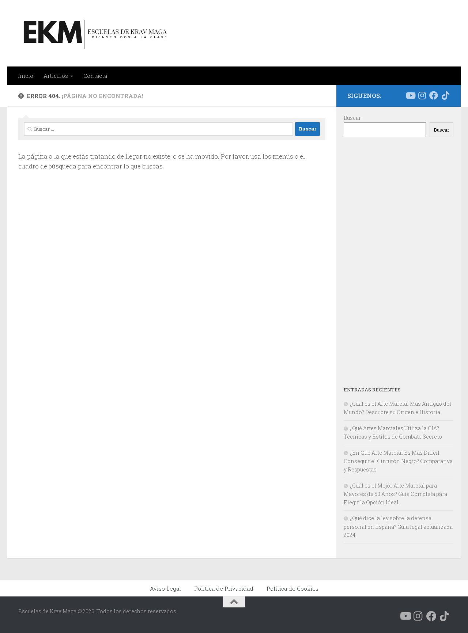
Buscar (352, 117)
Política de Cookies (292, 588)
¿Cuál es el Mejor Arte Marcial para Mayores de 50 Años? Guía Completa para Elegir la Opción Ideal (395, 494)
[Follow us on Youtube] (410, 95)
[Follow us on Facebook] (433, 95)
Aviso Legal (165, 588)
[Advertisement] (398, 261)
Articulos (56, 75)
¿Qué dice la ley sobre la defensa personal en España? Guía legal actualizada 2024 (398, 526)
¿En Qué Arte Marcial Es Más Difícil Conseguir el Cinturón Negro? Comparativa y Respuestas (398, 461)
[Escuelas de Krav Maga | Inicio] (93, 33)
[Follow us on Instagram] (422, 95)
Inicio (25, 75)
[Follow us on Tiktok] (445, 95)
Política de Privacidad (223, 588)
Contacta (95, 75)
